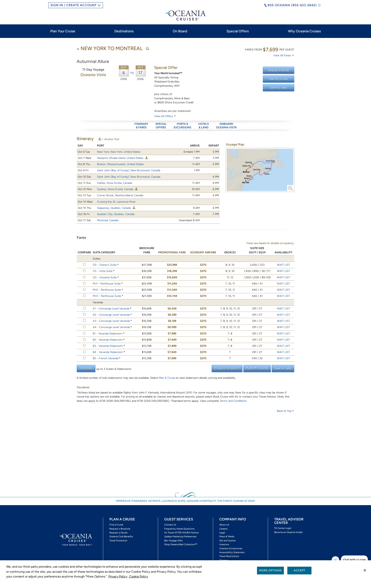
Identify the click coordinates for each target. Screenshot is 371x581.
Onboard (226, 125)
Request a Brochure (119, 528)
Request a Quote (278, 70)
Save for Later (278, 87)
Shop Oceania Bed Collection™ (180, 544)
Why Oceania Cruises (304, 31)
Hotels (203, 125)
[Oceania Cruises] (185, 15)
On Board (180, 31)
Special (161, 125)
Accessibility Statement (232, 552)
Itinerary (141, 125)
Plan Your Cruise (62, 31)
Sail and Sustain (227, 540)
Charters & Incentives (230, 548)
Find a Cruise (116, 524)
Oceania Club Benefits (121, 536)
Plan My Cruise (278, 79)
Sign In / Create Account (73, 5)
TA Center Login (282, 528)
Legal (222, 532)
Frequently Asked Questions (179, 528)
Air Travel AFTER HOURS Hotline (181, 532)
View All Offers (164, 116)
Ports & (182, 125)
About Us (224, 524)
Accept (299, 570)
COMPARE (86, 368)
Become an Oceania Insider (288, 532)
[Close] (365, 570)
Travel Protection (118, 540)
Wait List (283, 265)
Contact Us (170, 524)
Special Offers (237, 31)
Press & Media (226, 536)
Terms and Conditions (233, 401)
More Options (270, 570)
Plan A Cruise (167, 378)
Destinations (124, 31)
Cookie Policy (138, 576)
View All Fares (282, 55)
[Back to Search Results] (78, 49)
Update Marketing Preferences (180, 536)
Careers (223, 528)
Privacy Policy (117, 576)
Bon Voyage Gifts (173, 540)
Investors (224, 544)
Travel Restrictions (229, 556)
